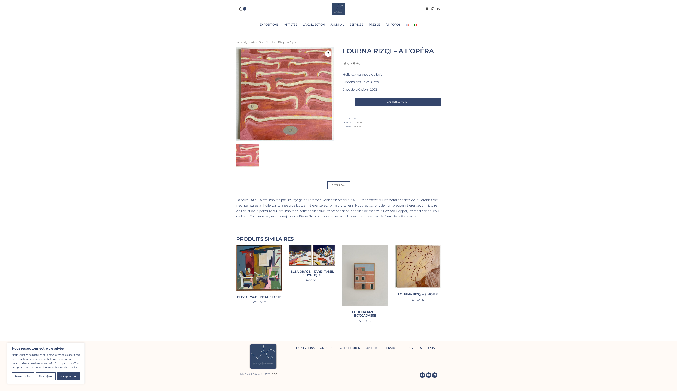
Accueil (241, 42)
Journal (337, 24)
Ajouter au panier (397, 102)
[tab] (338, 185)
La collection (314, 24)
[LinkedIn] (438, 8)
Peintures (356, 126)
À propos (393, 24)
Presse (374, 24)
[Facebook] (427, 8)
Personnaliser (23, 376)
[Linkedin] (434, 375)
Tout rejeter (46, 376)
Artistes (290, 24)
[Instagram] (432, 8)
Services (356, 24)
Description (338, 185)
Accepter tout (68, 376)
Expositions (269, 24)
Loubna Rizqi (256, 42)
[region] (46, 363)
